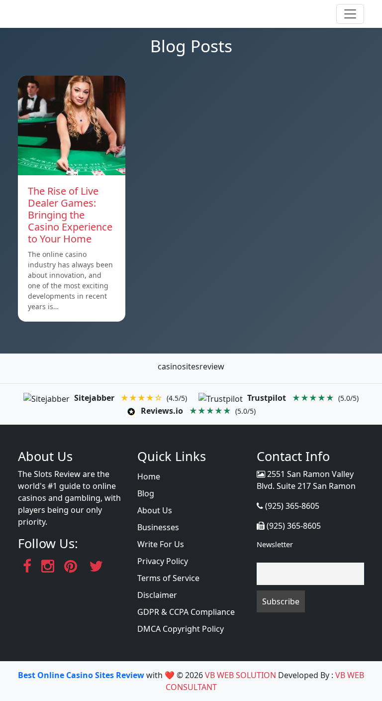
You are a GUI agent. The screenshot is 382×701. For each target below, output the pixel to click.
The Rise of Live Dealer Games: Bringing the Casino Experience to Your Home (70, 214)
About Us (154, 510)
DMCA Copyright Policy (180, 628)
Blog (145, 493)
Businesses (158, 527)
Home (148, 476)
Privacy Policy (162, 561)
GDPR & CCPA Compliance (186, 611)
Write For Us (160, 544)
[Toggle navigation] (350, 14)
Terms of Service (168, 578)
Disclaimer (157, 594)
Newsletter (275, 544)
